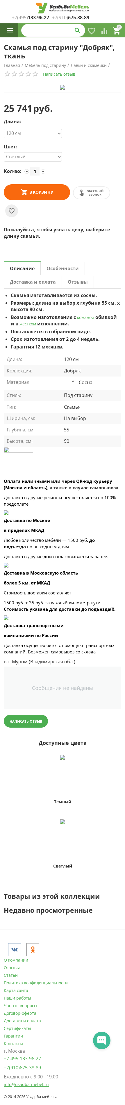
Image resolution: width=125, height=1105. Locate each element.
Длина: (12, 122)
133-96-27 (30, 17)
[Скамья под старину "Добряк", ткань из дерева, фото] (62, 87)
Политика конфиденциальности (36, 983)
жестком (27, 324)
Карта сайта (16, 990)
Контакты (13, 1043)
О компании (16, 960)
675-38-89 (70, 17)
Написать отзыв (59, 74)
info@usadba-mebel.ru (26, 1084)
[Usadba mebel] (63, 8)
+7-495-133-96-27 (22, 1058)
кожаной (85, 317)
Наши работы (17, 998)
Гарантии (13, 1036)
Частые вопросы (20, 1005)
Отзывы (12, 967)
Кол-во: (13, 171)
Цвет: (10, 147)
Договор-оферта (20, 1013)
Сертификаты (17, 1028)
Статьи (11, 975)
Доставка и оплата (22, 1021)
